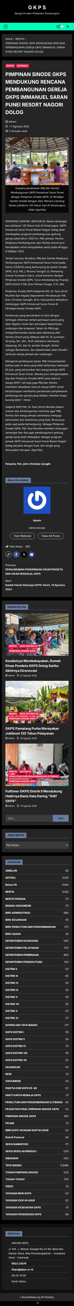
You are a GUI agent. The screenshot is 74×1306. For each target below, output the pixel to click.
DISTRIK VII (12, 1004)
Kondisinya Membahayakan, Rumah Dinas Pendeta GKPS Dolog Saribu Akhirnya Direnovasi (33, 666)
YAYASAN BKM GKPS (18, 1193)
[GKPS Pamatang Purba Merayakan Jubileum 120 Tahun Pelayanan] (37, 702)
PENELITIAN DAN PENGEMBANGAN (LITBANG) (34, 776)
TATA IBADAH (13, 1165)
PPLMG (9, 1123)
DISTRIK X (22, 65)
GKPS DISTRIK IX (29, 646)
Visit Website (22, 536)
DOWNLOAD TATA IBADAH (21, 1025)
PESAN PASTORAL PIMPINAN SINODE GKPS (32, 1109)
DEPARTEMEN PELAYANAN (22, 947)
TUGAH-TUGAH (14, 1179)
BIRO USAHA (13, 933)
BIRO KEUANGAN (16, 919)
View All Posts (50, 536)
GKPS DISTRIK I (14, 1032)
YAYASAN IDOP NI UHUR (20, 1200)
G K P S (37, 7)
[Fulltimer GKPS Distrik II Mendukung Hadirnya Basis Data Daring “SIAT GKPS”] (37, 765)
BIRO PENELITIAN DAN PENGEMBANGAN (30, 926)
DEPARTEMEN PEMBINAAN (22, 954)
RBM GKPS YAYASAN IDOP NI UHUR (26, 1130)
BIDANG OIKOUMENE (18, 905)
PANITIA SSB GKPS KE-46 (21, 1088)
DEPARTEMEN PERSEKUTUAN (23, 961)
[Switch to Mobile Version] (37, 1303)
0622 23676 (18, 1263)
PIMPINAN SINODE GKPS (22, 650)
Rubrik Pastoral (14, 1137)
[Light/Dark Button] (59, 26)
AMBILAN (11, 870)
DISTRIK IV (11, 982)
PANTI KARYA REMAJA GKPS (23, 1095)
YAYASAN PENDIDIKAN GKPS (23, 1214)
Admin (13, 121)
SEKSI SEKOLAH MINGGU (20, 1151)
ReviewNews (29, 1297)
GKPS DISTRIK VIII (16, 1053)
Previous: (34, 569)
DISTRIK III (11, 975)
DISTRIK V (11, 996)
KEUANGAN (12, 1067)
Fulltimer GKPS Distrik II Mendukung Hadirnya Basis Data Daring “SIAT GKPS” (33, 796)
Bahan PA (11, 884)
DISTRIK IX (11, 989)
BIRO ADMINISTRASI (17, 912)
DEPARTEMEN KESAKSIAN (21, 940)
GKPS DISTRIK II (15, 1039)
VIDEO (9, 1186)
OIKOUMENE (13, 1081)
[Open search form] (68, 26)
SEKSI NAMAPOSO (16, 1144)
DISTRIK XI (11, 1017)
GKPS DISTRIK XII (29, 713)
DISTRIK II (25, 771)
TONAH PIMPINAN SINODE (21, 1172)
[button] (6, 26)
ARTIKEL (10, 877)
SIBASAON (11, 1158)
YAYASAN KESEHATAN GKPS (23, 1207)
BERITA (10, 65)
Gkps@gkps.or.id (22, 1269)
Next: (35, 585)
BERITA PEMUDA (15, 898)
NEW (8, 1073)
